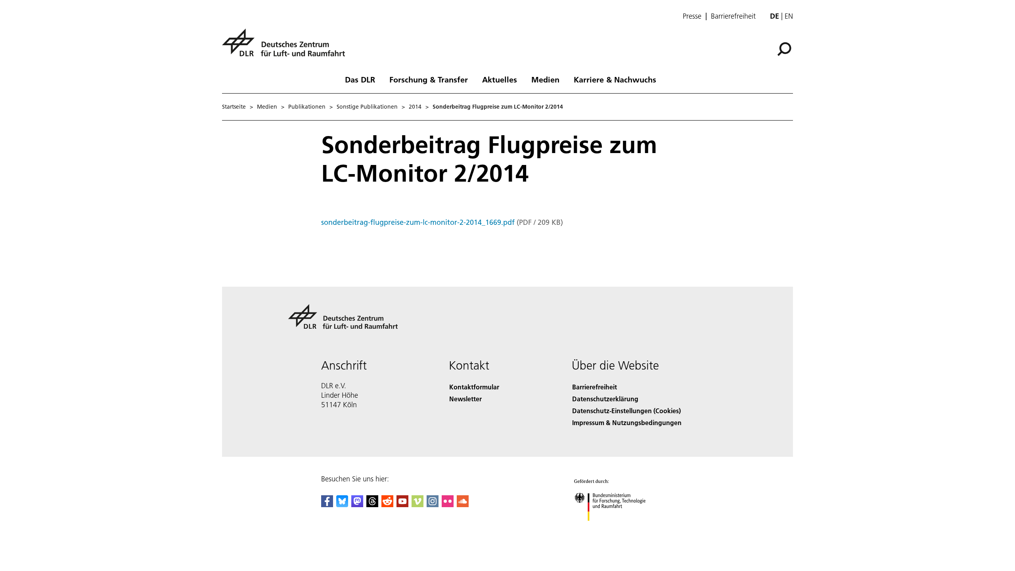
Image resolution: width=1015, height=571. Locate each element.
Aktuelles (499, 79)
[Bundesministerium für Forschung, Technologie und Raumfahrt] (618, 528)
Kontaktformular (474, 387)
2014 (415, 106)
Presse (692, 16)
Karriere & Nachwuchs (615, 79)
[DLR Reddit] (387, 504)
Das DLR (360, 79)
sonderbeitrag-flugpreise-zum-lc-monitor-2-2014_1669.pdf (418, 222)
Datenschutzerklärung (605, 399)
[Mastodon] (357, 504)
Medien (545, 79)
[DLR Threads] (372, 504)
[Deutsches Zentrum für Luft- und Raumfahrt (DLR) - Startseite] (286, 47)
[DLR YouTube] (402, 504)
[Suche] (785, 48)
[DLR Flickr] (448, 504)
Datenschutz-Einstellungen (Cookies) (626, 410)
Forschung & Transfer (428, 79)
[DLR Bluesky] (342, 504)
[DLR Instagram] (433, 504)
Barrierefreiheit (733, 16)
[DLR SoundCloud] (463, 504)
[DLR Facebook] (327, 504)
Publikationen (307, 106)
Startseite (234, 106)
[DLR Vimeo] (417, 504)
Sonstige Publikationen (367, 106)
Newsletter (465, 399)
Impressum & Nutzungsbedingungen (627, 422)
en (789, 16)
